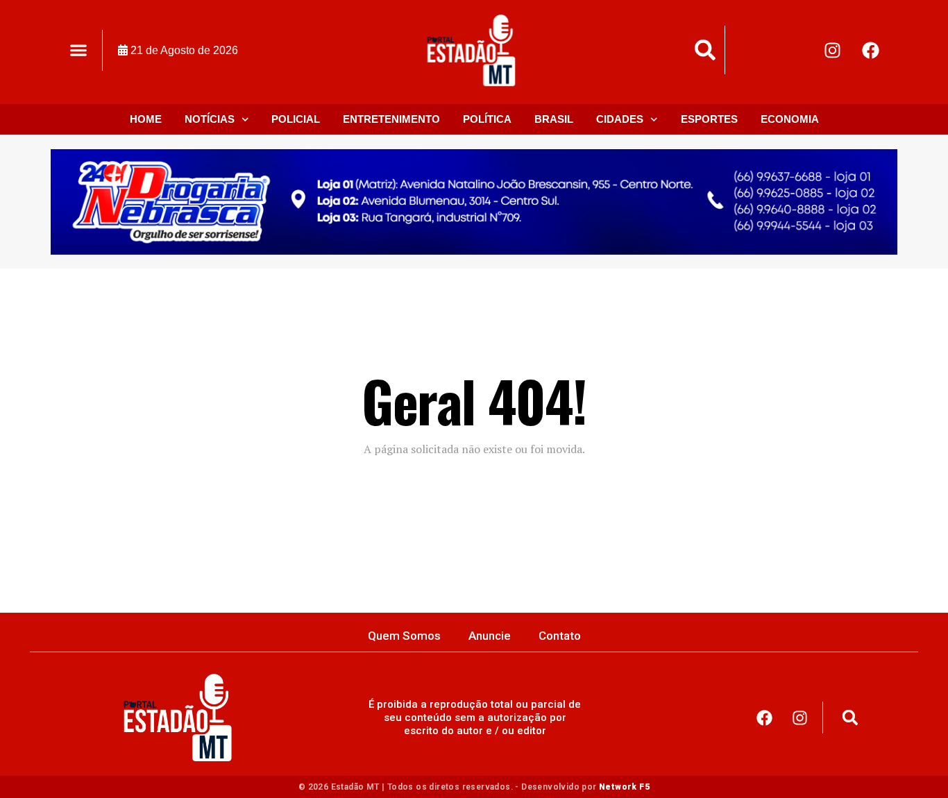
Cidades (619, 119)
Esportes (709, 119)
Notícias (210, 119)
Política (487, 119)
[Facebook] (871, 50)
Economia (790, 119)
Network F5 (624, 787)
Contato (560, 636)
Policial (295, 119)
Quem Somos (404, 636)
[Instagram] (832, 50)
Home (146, 119)
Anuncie (489, 636)
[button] (78, 50)
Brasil (553, 119)
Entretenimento (391, 119)
